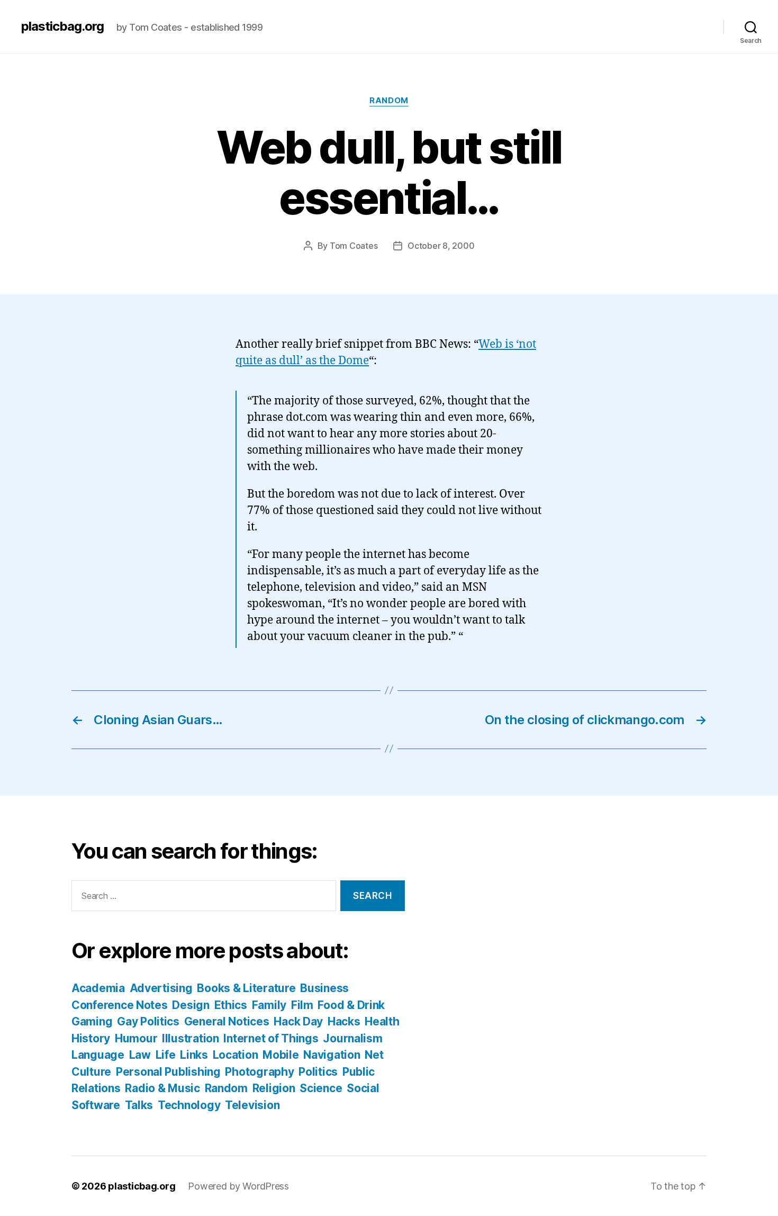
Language (97, 1054)
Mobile (280, 1054)
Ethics (230, 1005)
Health (382, 1021)
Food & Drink (351, 1005)
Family (269, 1005)
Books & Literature (246, 988)
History (90, 1038)
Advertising (161, 988)
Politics (318, 1071)
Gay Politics (148, 1021)
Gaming (91, 1021)
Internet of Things (270, 1038)
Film (302, 1005)
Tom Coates (353, 245)
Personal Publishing (168, 1071)
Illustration (190, 1038)
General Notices (226, 1021)
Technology (189, 1105)
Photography (259, 1071)
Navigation (331, 1054)
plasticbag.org (62, 26)
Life (166, 1054)
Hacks (344, 1021)
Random (388, 100)
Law (140, 1054)
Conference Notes (119, 1005)
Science (321, 1088)
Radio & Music (162, 1088)
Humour (136, 1038)
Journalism (352, 1038)
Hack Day (298, 1021)
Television (252, 1105)
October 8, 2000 (441, 245)
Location (235, 1054)
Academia (98, 988)
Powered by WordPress (238, 1186)
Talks (139, 1105)
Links (194, 1054)
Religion (273, 1088)
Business (324, 988)
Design (190, 1005)
